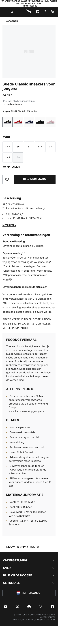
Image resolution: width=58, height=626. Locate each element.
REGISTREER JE (30, 6)
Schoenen (12, 20)
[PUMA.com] (29, 12)
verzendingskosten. (12, 104)
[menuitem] (5, 607)
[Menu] (5, 12)
